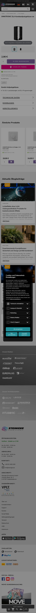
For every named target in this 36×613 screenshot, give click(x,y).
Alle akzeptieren (18, 329)
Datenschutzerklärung (15, 299)
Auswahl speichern (24, 334)
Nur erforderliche (11, 334)
